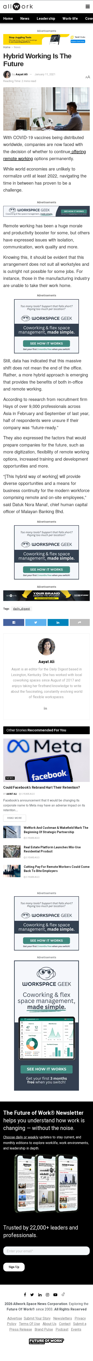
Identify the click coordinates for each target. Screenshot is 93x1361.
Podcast (62, 1329)
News (24, 18)
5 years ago (28, 794)
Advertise (14, 1318)
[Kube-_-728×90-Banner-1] (46, 39)
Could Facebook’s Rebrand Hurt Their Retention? (41, 787)
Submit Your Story (37, 1318)
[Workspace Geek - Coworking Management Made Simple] (46, 210)
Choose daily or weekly (20, 1137)
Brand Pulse (44, 1329)
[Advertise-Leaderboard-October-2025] (46, 595)
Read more (14, 818)
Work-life (70, 18)
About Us (49, 1324)
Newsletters (62, 1318)
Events (76, 1329)
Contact (65, 1324)
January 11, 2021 (45, 74)
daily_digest (21, 608)
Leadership (46, 18)
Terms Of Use (29, 1324)
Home (8, 18)
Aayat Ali (22, 74)
